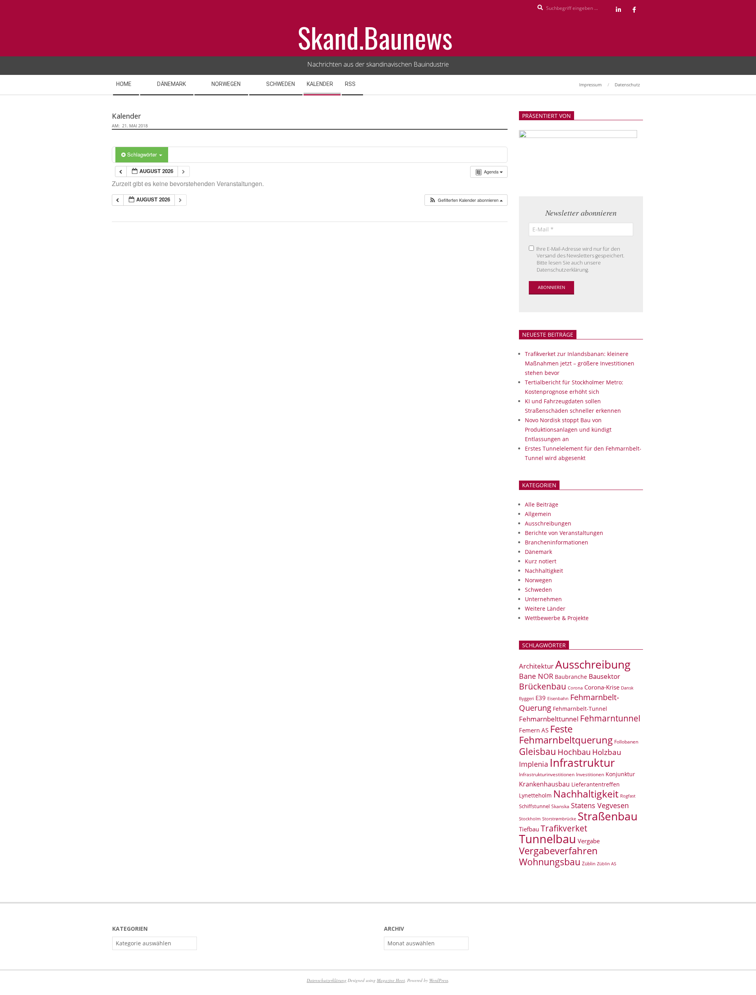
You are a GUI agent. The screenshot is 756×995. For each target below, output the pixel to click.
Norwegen (538, 580)
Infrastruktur (582, 762)
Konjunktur (620, 774)
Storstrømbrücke (559, 819)
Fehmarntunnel (610, 718)
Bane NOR (536, 676)
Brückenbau (542, 686)
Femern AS (533, 730)
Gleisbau (537, 751)
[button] (466, 200)
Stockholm (530, 819)
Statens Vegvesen (600, 805)
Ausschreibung (592, 664)
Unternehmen (543, 599)
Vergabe (589, 841)
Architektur (536, 666)
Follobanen (626, 741)
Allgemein (538, 514)
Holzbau (606, 752)
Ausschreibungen (548, 523)
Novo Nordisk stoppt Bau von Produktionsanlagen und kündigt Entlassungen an (568, 429)
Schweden (538, 589)
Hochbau (574, 752)
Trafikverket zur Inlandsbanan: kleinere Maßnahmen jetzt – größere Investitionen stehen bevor (579, 363)
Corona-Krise (601, 687)
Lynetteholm (535, 795)
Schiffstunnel (534, 806)
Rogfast (628, 796)
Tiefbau (529, 829)
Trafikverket (564, 828)
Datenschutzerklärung (326, 980)
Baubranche (571, 676)
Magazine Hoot (391, 980)
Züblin (588, 863)
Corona (575, 688)
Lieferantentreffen (595, 784)
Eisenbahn (558, 698)
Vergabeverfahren (558, 850)
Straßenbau (607, 816)
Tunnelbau (547, 839)
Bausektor (604, 676)
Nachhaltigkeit (544, 570)
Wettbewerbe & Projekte (557, 618)
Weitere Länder (545, 608)
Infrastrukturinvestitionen (546, 774)
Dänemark (538, 551)
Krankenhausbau (544, 784)
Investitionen (590, 774)
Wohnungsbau (549, 861)
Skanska (560, 806)
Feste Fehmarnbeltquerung (566, 734)
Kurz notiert (540, 561)
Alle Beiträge (541, 504)
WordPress (438, 980)
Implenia (533, 764)
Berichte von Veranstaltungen (564, 533)
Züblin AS (606, 863)
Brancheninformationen (556, 542)
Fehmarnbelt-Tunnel (580, 708)
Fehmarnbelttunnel (548, 718)
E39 (541, 698)
